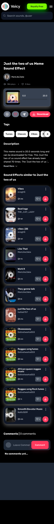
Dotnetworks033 (26, 332)
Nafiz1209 (23, 412)
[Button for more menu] (45, 189)
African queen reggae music (29, 370)
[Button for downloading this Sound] (45, 199)
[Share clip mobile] (24, 114)
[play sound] (12, 97)
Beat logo (23, 209)
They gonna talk (26, 289)
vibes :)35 (23, 229)
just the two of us (27, 309)
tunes (9, 134)
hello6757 (23, 312)
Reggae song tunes (28, 349)
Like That (23, 249)
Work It (21, 269)
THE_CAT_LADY (26, 212)
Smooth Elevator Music (30, 409)
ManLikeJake (24, 252)
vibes (34, 134)
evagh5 (21, 192)
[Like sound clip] (15, 114)
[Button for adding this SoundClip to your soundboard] (7, 114)
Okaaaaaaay (24, 329)
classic (22, 134)
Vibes (21, 189)
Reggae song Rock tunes (31, 389)
